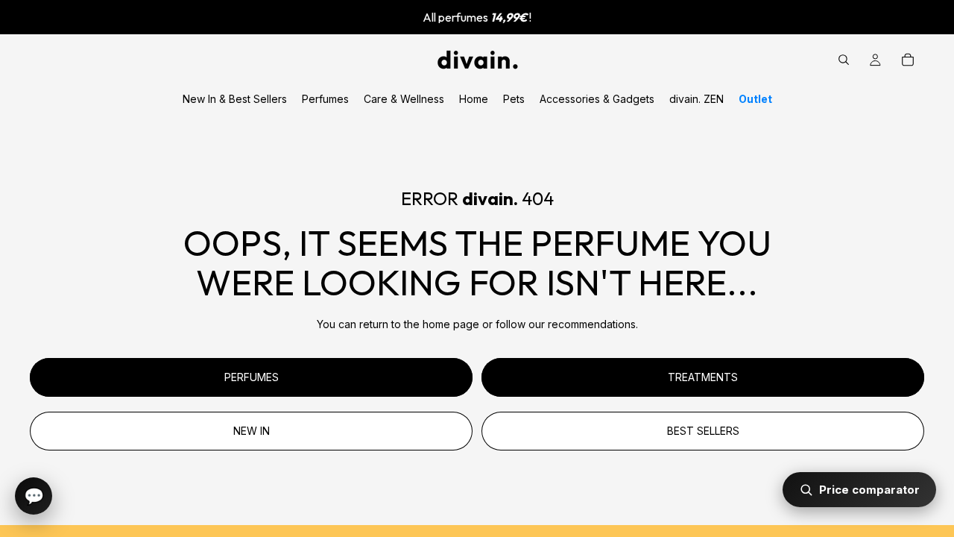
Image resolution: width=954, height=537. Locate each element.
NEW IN (251, 430)
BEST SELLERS (703, 430)
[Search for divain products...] (843, 59)
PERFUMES (251, 377)
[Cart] (907, 59)
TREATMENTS (703, 377)
